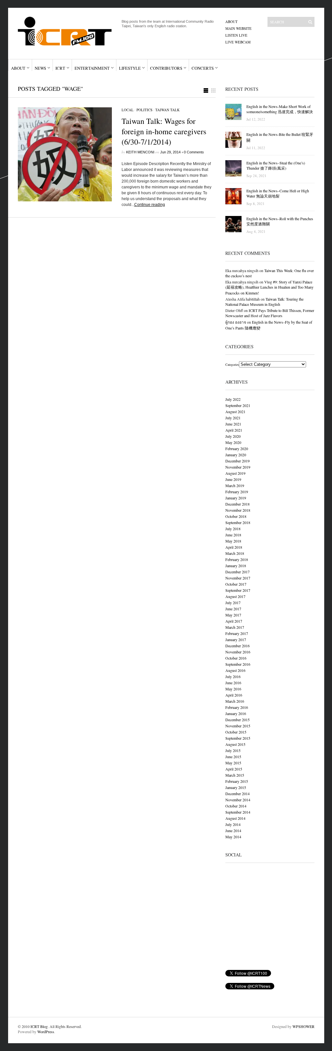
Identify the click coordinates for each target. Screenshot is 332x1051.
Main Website (238, 28)
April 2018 (233, 547)
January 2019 (235, 497)
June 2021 (233, 423)
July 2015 (233, 750)
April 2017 (233, 621)
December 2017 (237, 571)
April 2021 (233, 430)
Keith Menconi (140, 152)
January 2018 (235, 565)
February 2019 (236, 491)
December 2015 (237, 719)
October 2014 (235, 805)
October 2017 (235, 584)
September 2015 (237, 738)
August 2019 (235, 473)
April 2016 (233, 695)
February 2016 (236, 707)
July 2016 (233, 676)
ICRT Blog (39, 1026)
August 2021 (235, 411)
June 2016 (233, 682)
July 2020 (233, 436)
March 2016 (234, 701)
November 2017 (237, 577)
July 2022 (233, 399)
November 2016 (237, 651)
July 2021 (233, 417)
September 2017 (237, 590)
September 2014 (237, 812)
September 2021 (237, 405)
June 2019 (233, 479)
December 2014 (237, 793)
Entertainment (92, 68)
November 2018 (237, 510)
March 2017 (234, 627)
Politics (144, 109)
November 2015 (237, 725)
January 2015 (235, 787)
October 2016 (235, 658)
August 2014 (235, 818)
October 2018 (235, 516)
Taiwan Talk (167, 109)
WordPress (45, 1031)
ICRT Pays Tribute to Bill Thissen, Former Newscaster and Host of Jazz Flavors (269, 313)
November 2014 (237, 799)
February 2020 (236, 448)
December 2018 (237, 504)
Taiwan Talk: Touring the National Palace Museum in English (264, 301)
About (231, 21)
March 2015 (234, 775)
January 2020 (235, 454)
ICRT (60, 68)
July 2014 (233, 824)
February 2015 (236, 781)
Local (128, 109)
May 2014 (233, 836)
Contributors (166, 68)
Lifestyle (130, 68)
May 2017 (233, 614)
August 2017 (235, 596)
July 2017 (233, 602)
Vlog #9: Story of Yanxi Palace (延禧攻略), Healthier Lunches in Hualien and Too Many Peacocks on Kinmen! (269, 287)
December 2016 (237, 645)
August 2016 (235, 670)
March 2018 (234, 553)
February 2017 (236, 633)
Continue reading (149, 204)
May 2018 (233, 540)
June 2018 (233, 534)
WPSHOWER (303, 1026)
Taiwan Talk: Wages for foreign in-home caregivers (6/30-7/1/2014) (164, 131)
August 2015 (235, 744)
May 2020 (233, 442)
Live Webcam (238, 42)
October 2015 (235, 732)
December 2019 (237, 460)
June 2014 (233, 830)
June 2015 (233, 756)
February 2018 (236, 559)
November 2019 (237, 467)
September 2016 (237, 664)
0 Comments (194, 152)
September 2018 (237, 522)
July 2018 (233, 528)
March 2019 (234, 485)
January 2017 (235, 639)
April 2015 (233, 768)
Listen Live (236, 35)
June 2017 (233, 608)
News (40, 68)
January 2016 (235, 713)
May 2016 (233, 688)
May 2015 (233, 762)
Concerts (203, 68)
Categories (232, 364)
